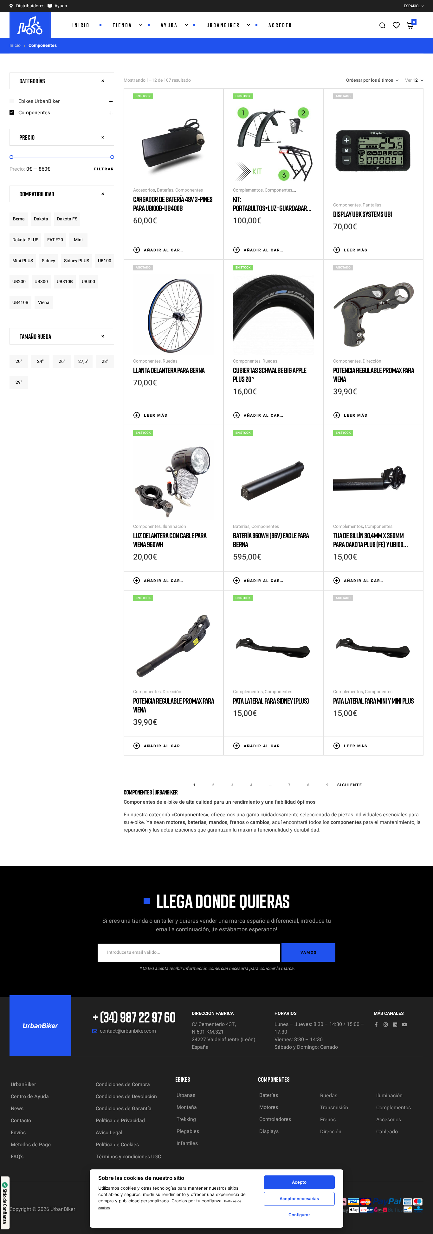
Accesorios (144, 190)
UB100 (104, 260)
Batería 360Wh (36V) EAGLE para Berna (271, 540)
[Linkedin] (395, 1024)
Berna (19, 219)
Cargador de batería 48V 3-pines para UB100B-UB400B (172, 203)
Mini (78, 240)
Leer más (355, 250)
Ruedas (170, 361)
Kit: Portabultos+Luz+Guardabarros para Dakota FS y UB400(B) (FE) (273, 207)
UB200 (19, 281)
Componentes (189, 190)
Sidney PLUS (76, 260)
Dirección (372, 361)
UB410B (20, 302)
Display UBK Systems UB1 (362, 213)
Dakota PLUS (25, 240)
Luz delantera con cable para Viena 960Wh (169, 540)
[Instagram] (385, 1024)
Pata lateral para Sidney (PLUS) (271, 700)
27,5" (83, 361)
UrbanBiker (62, 1209)
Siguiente (349, 785)
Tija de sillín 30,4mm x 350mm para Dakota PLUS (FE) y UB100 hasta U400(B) (368, 544)
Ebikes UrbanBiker (39, 101)
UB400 (88, 281)
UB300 (41, 281)
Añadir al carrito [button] (164, 250)
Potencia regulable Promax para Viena (373, 374)
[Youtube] (404, 1024)
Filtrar (104, 169)
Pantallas (372, 205)
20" (19, 361)
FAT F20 (55, 240)
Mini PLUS (22, 260)
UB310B (65, 281)
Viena (43, 302)
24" (40, 361)
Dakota (41, 219)
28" (105, 361)
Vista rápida (211, 249)
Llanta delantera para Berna (168, 370)
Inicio (15, 45)
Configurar (299, 1214)
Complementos (248, 190)
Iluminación (174, 526)
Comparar (201, 249)
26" (62, 361)
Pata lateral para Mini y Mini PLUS (373, 700)
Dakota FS (67, 219)
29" (19, 382)
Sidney (48, 260)
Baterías (165, 190)
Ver (408, 80)
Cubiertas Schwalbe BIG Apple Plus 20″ (269, 374)
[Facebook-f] (376, 1024)
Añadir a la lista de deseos (192, 249)
